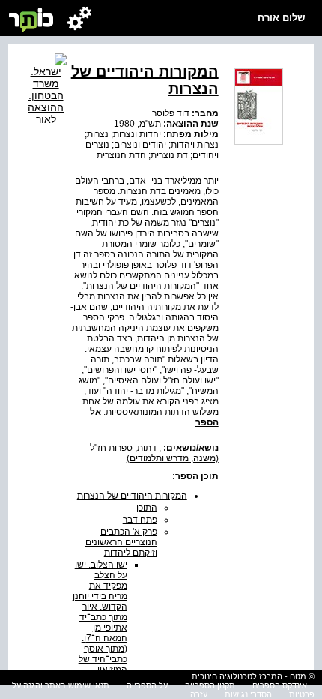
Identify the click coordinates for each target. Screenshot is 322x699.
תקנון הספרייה (210, 685)
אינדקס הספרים (279, 685)
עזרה (198, 694)
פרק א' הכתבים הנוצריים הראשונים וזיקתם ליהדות (121, 542)
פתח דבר (140, 519)
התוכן (146, 507)
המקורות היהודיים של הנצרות (132, 495)
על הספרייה (147, 685)
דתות (147, 447)
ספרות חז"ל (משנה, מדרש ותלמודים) (154, 453)
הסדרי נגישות (248, 694)
